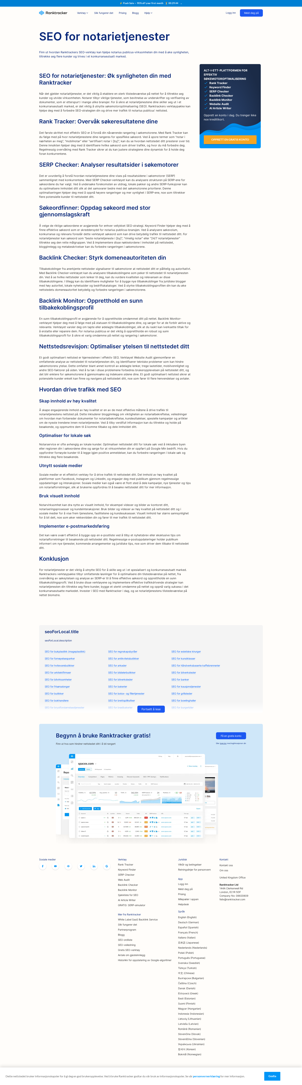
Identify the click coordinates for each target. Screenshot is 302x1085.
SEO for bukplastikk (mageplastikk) (65, 651)
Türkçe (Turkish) (187, 967)
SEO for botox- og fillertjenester (126, 693)
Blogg (135, 12)
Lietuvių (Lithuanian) (189, 1018)
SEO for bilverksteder (183, 672)
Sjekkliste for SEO (128, 894)
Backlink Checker (128, 884)
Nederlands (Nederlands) (192, 947)
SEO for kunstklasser (183, 658)
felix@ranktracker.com (232, 899)
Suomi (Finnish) (186, 1003)
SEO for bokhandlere (57, 700)
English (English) (187, 917)
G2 (106, 866)
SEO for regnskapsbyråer (122, 651)
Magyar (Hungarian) (189, 1008)
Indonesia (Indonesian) (191, 1013)
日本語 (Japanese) (188, 942)
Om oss (224, 870)
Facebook (42, 866)
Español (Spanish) (188, 927)
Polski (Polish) (186, 952)
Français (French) (188, 932)
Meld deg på (251, 12)
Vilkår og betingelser (190, 864)
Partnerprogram (127, 929)
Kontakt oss (226, 865)
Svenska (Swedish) (189, 962)
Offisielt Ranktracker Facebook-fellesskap (68, 866)
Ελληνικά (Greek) (188, 993)
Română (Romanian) (189, 1028)
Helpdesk (183, 904)
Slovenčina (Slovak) (189, 1033)
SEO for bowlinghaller (183, 700)
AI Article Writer (127, 900)
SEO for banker (180, 679)
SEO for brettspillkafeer (121, 700)
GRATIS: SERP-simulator (131, 905)
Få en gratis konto (231, 735)
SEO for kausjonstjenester (186, 686)
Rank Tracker (125, 864)
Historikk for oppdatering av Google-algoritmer (144, 960)
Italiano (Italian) (187, 937)
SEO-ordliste (125, 939)
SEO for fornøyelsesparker (60, 658)
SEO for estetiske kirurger (186, 651)
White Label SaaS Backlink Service (138, 919)
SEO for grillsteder (181, 693)
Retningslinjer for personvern (194, 869)
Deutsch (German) (188, 922)
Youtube (55, 866)
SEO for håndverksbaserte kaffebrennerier (195, 665)
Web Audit (124, 879)
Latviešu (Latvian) (188, 1023)
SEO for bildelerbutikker (121, 672)
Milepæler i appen (188, 899)
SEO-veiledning (127, 944)
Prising (123, 12)
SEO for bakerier (117, 686)
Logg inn (231, 12)
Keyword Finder (127, 869)
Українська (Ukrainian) (191, 1044)
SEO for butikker (54, 693)
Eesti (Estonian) (187, 998)
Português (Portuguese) (191, 957)
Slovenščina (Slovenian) (191, 1039)
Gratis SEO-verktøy (129, 949)
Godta (272, 1076)
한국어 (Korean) (187, 1049)
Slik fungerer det (103, 12)
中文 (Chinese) (186, 973)
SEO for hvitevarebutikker (59, 665)
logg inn (223, 743)
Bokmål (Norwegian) (189, 1054)
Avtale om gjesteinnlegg (131, 955)
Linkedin (94, 866)
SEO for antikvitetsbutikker (123, 658)
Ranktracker (53, 13)
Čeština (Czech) (187, 983)
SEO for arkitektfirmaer (58, 672)
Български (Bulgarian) (191, 978)
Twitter (81, 866)
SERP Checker (126, 874)
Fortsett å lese (151, 709)
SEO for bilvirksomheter (58, 679)
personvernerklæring (206, 1076)
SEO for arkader (117, 665)
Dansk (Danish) (186, 988)
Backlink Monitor (127, 889)
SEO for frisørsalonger (57, 686)
